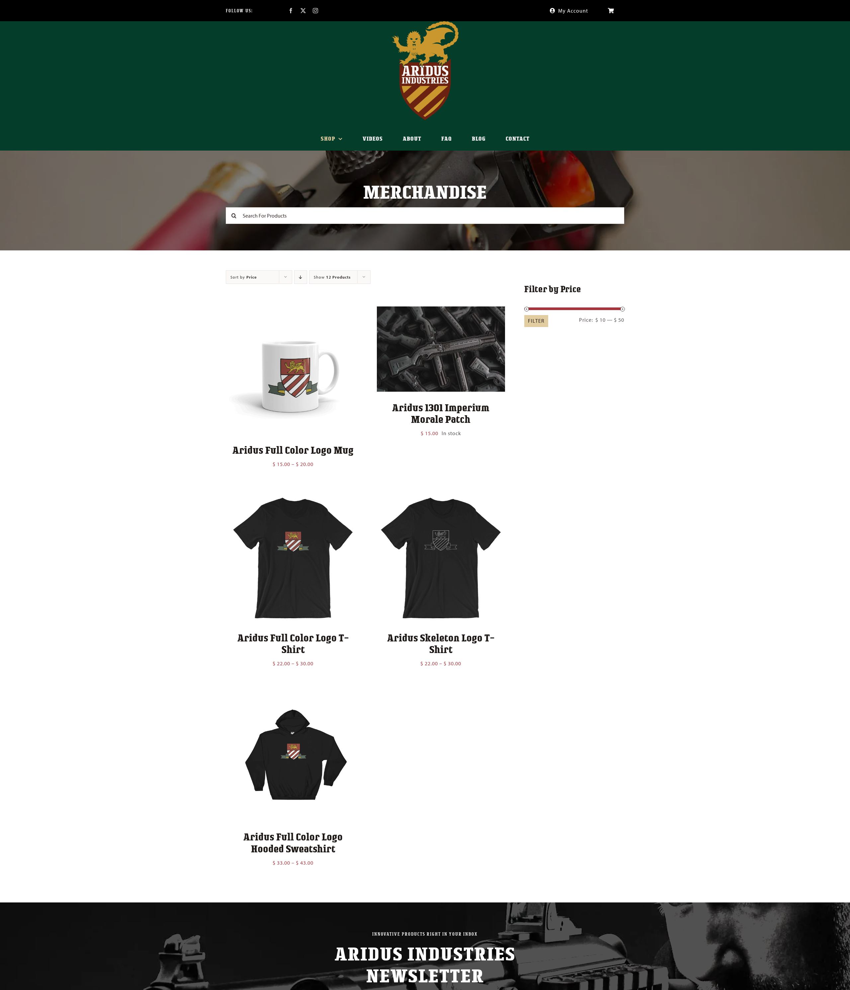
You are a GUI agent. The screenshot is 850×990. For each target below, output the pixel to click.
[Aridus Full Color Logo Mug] (293, 311)
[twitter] (303, 10)
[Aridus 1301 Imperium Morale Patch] (441, 311)
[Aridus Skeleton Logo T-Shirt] (441, 498)
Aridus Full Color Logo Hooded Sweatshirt (293, 842)
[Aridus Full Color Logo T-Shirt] (293, 498)
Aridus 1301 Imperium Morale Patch (440, 413)
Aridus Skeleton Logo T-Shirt (441, 643)
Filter (536, 320)
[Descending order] (300, 277)
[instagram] (315, 10)
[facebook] (291, 10)
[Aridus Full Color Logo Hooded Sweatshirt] (293, 697)
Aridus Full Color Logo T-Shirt (293, 643)
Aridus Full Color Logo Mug (293, 449)
